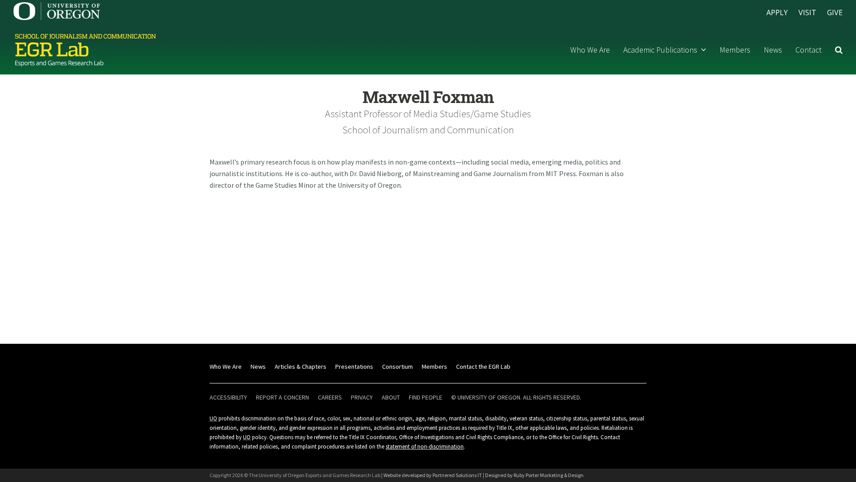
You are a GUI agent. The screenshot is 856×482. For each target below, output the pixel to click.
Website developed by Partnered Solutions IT (432, 475)
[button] (838, 50)
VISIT (807, 12)
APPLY (777, 12)
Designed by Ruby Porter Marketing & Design (534, 475)
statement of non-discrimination (425, 446)
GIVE (835, 12)
